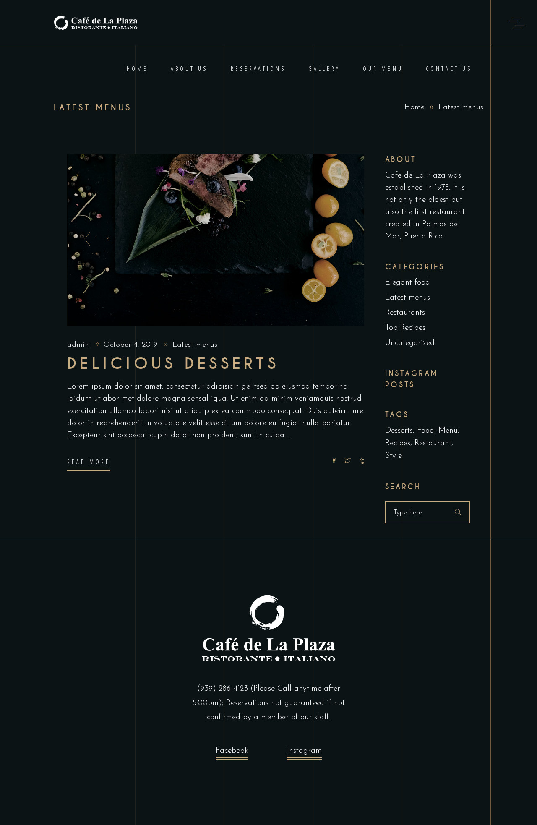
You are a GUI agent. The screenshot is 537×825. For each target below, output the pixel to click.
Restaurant (432, 443)
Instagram (304, 751)
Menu (448, 431)
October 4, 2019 (132, 345)
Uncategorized (410, 343)
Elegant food (407, 283)
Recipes (397, 443)
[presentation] (85, 239)
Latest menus (194, 345)
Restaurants (405, 313)
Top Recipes (405, 328)
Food (425, 431)
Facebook (232, 751)
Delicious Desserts (173, 363)
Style (393, 456)
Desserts (399, 431)
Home (414, 107)
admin (79, 345)
